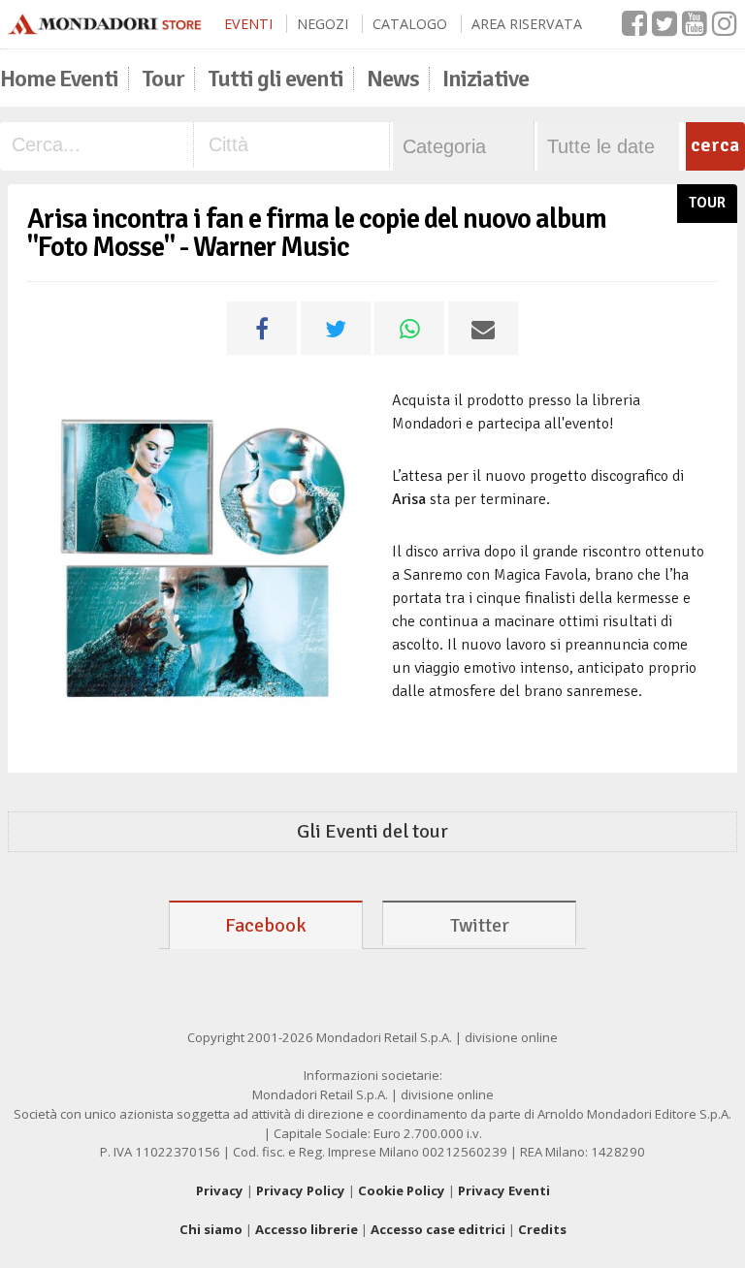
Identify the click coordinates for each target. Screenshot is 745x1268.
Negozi (322, 24)
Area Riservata (526, 24)
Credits (542, 1229)
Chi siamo (211, 1229)
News (393, 78)
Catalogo (409, 24)
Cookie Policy (401, 1190)
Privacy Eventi (504, 1190)
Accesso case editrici (438, 1229)
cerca (715, 145)
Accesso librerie (306, 1229)
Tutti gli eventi (275, 78)
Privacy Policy (300, 1190)
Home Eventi (59, 78)
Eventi (248, 24)
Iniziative (485, 78)
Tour (163, 78)
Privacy (219, 1190)
